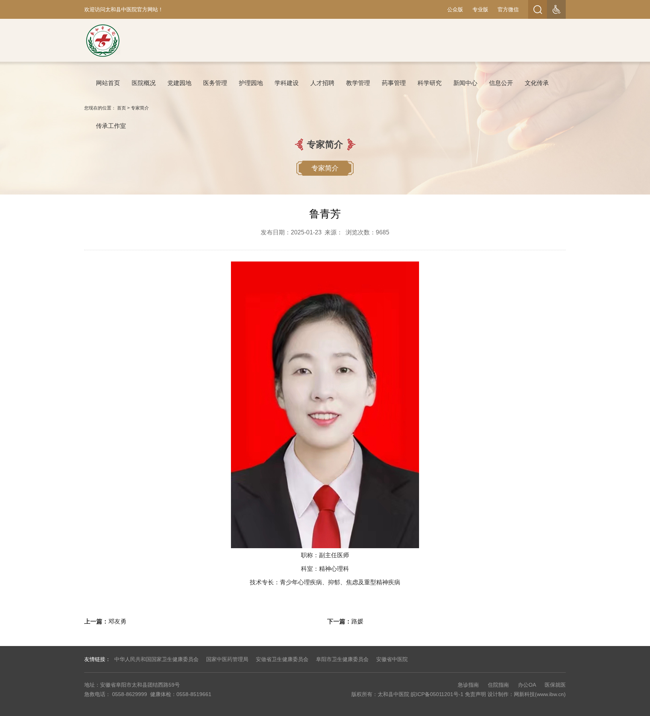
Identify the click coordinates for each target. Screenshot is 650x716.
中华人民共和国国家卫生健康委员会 (156, 659)
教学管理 (358, 83)
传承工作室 (111, 126)
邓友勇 (117, 621)
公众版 (455, 9)
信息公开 (501, 83)
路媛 (357, 621)
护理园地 (251, 83)
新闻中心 (465, 83)
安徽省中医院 (392, 659)
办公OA (527, 685)
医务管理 (215, 83)
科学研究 (430, 83)
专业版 (480, 9)
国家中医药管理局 (227, 659)
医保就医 (555, 685)
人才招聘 (322, 83)
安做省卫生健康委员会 (282, 659)
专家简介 (140, 108)
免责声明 (475, 694)
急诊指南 (468, 685)
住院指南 (498, 685)
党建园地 (179, 83)
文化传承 (537, 83)
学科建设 (287, 83)
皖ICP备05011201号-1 (437, 694)
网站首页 (108, 83)
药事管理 (394, 83)
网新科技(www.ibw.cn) (540, 694)
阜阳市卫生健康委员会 (342, 659)
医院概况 (144, 83)
